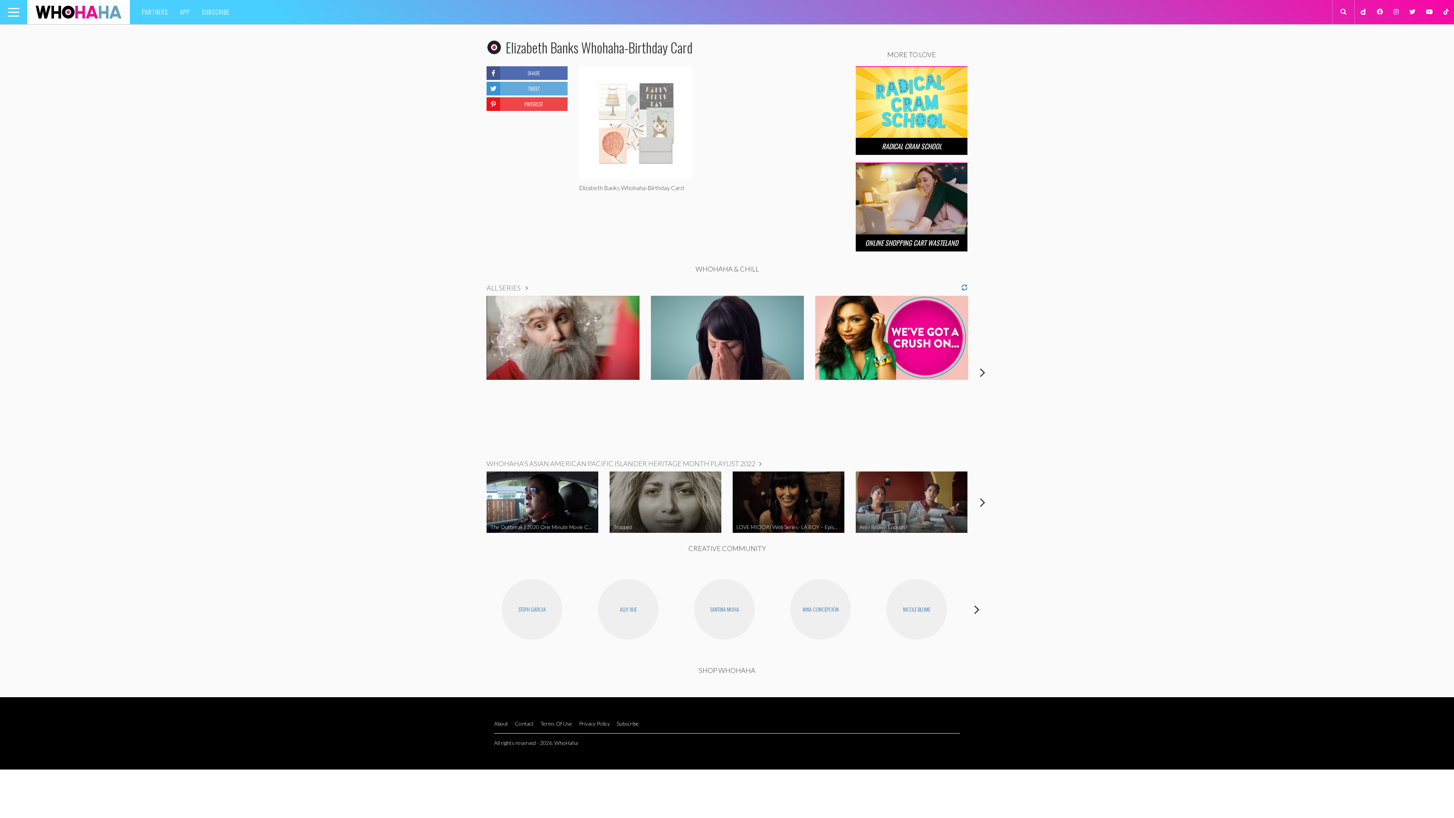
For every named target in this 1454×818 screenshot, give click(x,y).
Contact (524, 723)
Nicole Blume (916, 609)
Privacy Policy (594, 723)
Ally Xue (628, 609)
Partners (155, 12)
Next (982, 372)
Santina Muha (724, 609)
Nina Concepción (821, 609)
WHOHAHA (78, 12)
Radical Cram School (912, 146)
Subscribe (216, 12)
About (501, 723)
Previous (471, 372)
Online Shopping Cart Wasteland (911, 243)
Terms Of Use (556, 723)
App (185, 12)
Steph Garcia (532, 609)
